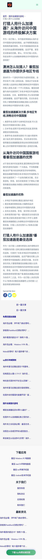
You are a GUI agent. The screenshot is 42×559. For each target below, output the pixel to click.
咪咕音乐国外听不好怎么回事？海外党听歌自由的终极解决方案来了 (17, 381)
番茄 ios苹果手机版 (21, 470)
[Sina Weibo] (14, 295)
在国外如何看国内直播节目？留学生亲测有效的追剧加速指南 (17, 395)
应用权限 (21, 499)
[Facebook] (5, 295)
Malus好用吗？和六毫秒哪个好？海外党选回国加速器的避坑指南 (17, 352)
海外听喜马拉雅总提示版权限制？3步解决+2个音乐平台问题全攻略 (17, 388)
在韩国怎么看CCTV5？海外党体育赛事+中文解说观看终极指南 (17, 374)
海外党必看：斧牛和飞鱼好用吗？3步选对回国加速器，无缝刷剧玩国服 (17, 323)
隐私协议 (21, 494)
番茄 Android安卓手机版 (21, 475)
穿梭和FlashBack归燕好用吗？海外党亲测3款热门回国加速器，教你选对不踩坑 (17, 330)
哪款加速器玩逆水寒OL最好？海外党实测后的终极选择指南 (17, 410)
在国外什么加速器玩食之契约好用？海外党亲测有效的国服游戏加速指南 (17, 417)
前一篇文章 (21, 305)
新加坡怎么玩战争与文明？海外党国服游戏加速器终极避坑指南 (17, 438)
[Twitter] (10, 295)
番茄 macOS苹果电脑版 (21, 464)
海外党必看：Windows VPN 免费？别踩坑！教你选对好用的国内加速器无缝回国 (17, 345)
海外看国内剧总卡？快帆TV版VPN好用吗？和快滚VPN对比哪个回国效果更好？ (17, 337)
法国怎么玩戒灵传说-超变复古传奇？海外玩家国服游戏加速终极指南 (17, 431)
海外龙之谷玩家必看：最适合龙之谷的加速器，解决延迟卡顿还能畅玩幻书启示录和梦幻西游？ (17, 424)
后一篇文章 (21, 310)
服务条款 (21, 488)
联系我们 (21, 505)
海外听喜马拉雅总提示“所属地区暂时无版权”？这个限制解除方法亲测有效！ (17, 367)
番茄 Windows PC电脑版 (21, 458)
